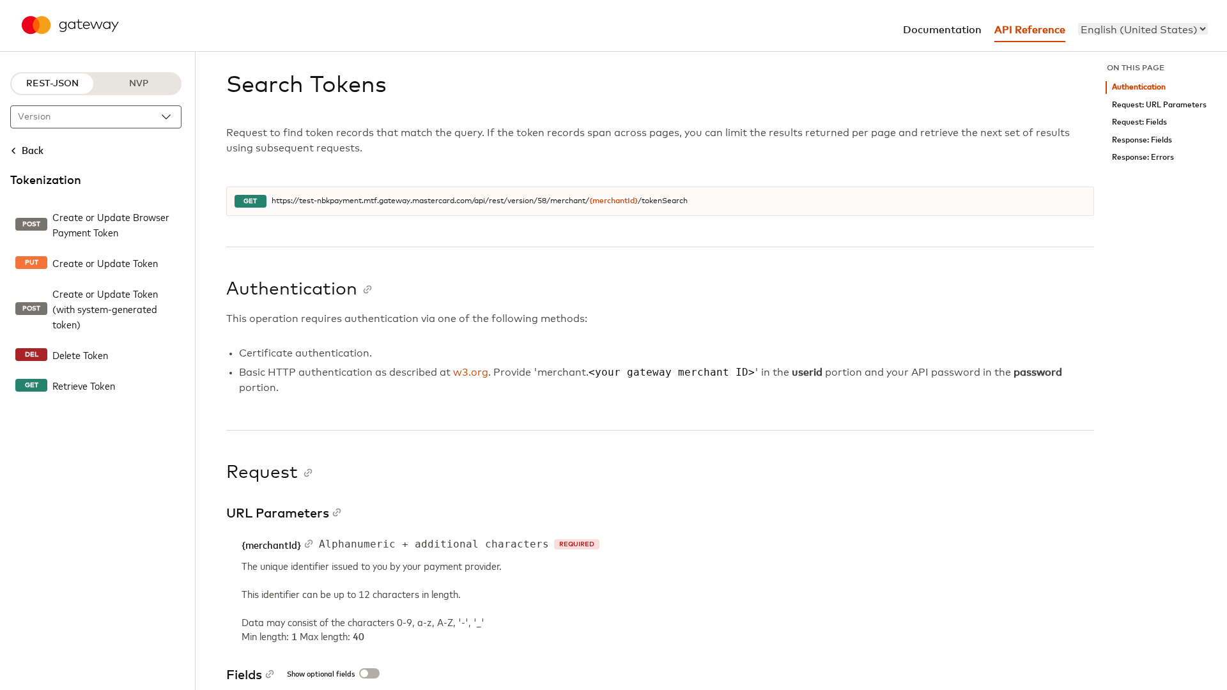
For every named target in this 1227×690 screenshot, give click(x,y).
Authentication (1139, 87)
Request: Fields (1139, 122)
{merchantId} (613, 201)
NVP (138, 83)
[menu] (1143, 28)
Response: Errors (1143, 157)
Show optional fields (321, 674)
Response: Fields (1142, 140)
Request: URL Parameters (1159, 105)
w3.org (470, 372)
